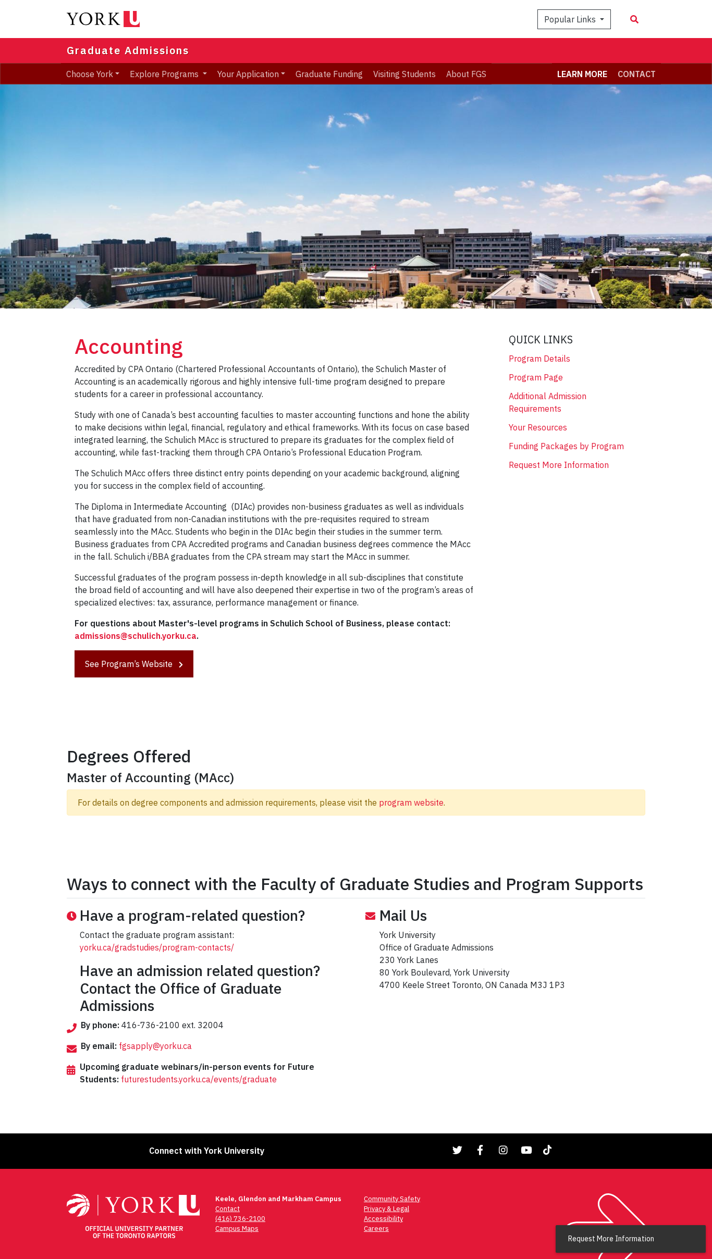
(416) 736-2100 (240, 1218)
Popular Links (571, 19)
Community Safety (392, 1198)
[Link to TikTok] (549, 1150)
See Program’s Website (130, 664)
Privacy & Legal (386, 1208)
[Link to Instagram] (503, 1150)
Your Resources (538, 427)
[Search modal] (634, 19)
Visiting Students (404, 73)
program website (411, 802)
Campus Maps (237, 1228)
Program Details (539, 358)
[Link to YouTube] (526, 1150)
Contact (227, 1208)
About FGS (466, 73)
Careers (376, 1228)
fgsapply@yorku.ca (155, 1046)
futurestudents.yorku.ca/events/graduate (199, 1079)
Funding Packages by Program (566, 446)
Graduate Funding (329, 73)
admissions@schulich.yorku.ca (136, 636)
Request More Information (559, 465)
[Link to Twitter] (457, 1150)
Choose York (89, 73)
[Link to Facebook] (480, 1150)
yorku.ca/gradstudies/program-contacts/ (157, 947)
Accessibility (383, 1218)
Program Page (536, 377)
